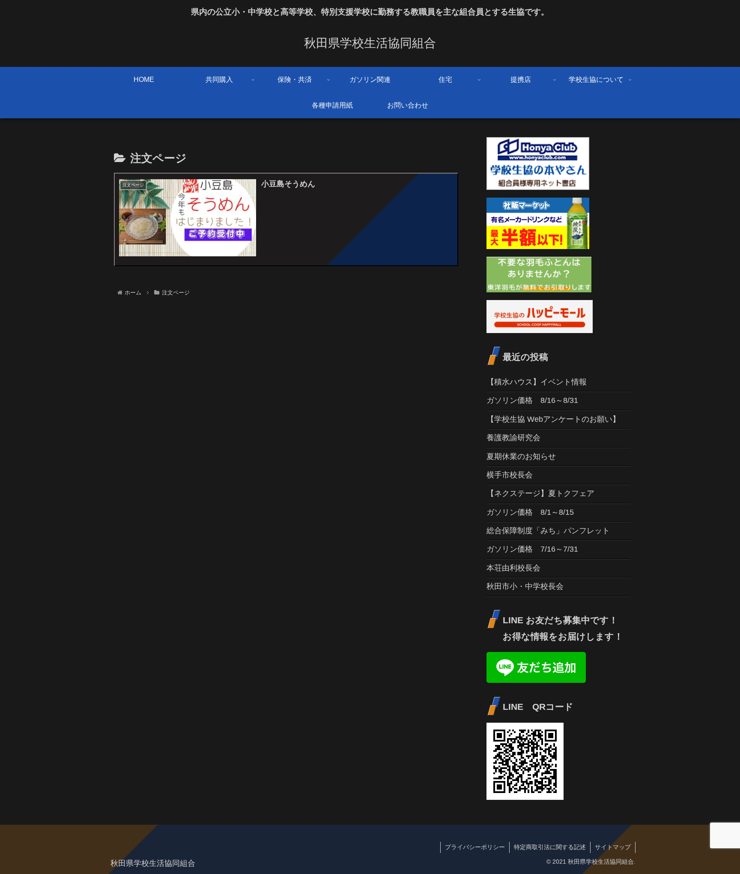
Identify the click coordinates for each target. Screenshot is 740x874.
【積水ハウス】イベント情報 (536, 382)
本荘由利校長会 (513, 568)
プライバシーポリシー (475, 847)
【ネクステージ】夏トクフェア (540, 493)
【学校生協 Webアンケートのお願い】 (553, 419)
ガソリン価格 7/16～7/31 (532, 549)
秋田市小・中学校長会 (525, 586)
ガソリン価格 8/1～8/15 (530, 512)
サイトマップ (613, 847)
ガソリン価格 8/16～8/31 (532, 400)
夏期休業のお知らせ (521, 456)
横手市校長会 (509, 475)
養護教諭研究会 (513, 437)
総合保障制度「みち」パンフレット (548, 530)
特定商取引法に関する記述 (550, 847)
